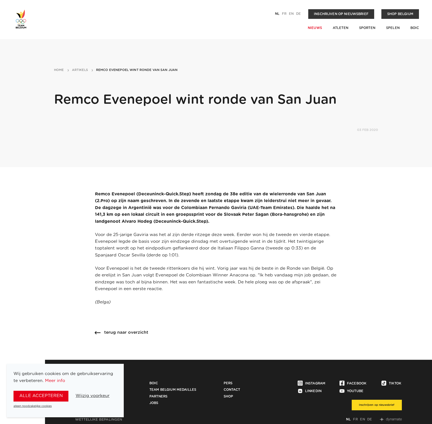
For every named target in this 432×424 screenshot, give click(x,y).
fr (284, 13)
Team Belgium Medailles (172, 389)
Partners (158, 396)
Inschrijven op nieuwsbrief (341, 14)
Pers (228, 383)
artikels (80, 70)
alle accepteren (41, 396)
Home (59, 70)
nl (277, 13)
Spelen (393, 28)
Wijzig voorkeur (93, 396)
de (298, 13)
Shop (228, 396)
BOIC (414, 28)
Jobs (153, 403)
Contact (232, 389)
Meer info (55, 381)
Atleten (340, 28)
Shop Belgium (400, 14)
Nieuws (315, 28)
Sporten (367, 28)
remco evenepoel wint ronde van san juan (137, 70)
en (291, 13)
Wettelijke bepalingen (98, 419)
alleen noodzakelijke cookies (33, 406)
